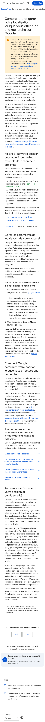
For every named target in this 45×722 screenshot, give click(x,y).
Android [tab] (21, 226)
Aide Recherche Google (17, 3)
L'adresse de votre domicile (18, 217)
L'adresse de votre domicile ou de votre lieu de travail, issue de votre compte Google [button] (18, 461)
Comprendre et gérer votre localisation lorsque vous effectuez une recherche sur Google (24, 696)
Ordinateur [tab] (10, 226)
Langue (8, 715)
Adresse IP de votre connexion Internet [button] (17, 478)
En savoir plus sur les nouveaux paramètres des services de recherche (24, 66)
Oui (16, 634)
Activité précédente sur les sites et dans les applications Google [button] (19, 471)
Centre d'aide (6, 9)
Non (27, 634)
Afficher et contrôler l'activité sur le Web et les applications (24, 687)
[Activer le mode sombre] (22, 717)
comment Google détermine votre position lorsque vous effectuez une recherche (22, 144)
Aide (6, 680)
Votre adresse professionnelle (19, 220)
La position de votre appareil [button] (16, 454)
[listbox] (11, 718)
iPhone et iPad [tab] (32, 226)
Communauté (17, 9)
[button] (3, 3)
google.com (33, 292)
